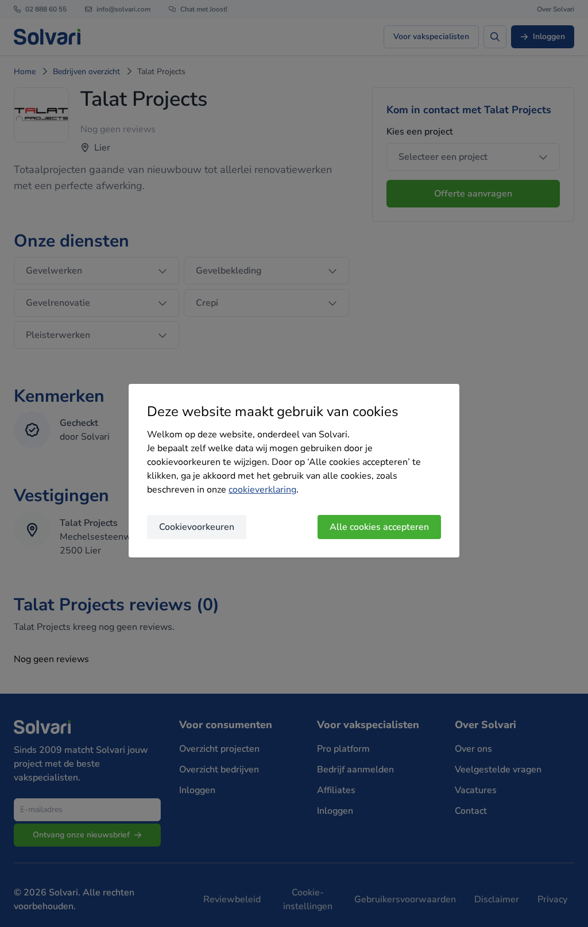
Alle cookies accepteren (379, 527)
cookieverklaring (262, 489)
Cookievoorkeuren (196, 527)
